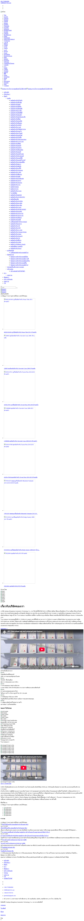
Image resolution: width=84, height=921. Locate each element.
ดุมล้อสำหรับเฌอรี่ (15, 152)
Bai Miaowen (7, 35)
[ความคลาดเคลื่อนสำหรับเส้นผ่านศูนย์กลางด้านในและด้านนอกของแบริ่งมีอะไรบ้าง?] (25, 832)
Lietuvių (6, 33)
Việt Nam (6, 62)
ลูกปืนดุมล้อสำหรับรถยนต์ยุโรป (19, 252)
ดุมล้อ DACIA (14, 189)
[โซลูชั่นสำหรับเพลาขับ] (8, 847)
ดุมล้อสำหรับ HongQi (16, 236)
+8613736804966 (8, 887)
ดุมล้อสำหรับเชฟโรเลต (17, 154)
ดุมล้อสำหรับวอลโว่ (16, 131)
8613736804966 (5, 1)
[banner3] (3, 292)
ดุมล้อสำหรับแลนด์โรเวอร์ (17, 160)
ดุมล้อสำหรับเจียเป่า (16, 217)
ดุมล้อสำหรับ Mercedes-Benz (18, 139)
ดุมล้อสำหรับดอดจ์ (15, 145)
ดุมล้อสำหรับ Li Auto (16, 230)
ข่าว (5, 273)
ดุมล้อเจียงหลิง (14, 199)
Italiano (6, 23)
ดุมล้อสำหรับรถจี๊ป (15, 168)
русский (6, 27)
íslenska (6, 59)
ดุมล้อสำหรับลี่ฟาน (15, 240)
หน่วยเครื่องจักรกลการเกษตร (15, 267)
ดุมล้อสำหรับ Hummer (16, 170)
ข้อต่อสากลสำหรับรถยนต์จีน (18, 263)
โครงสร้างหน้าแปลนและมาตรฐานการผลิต (13, 843)
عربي (5, 50)
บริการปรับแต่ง (8, 279)
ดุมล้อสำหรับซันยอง (16, 123)
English (6, 17)
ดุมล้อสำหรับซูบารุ (15, 164)
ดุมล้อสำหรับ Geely (15, 207)
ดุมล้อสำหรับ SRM (15, 242)
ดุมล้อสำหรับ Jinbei (15, 234)
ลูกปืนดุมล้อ (10, 250)
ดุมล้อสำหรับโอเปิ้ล (15, 137)
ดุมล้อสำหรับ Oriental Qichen (18, 232)
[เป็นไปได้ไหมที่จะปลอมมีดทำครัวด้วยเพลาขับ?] (14, 824)
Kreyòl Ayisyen (8, 56)
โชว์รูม (6, 873)
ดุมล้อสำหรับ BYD (15, 180)
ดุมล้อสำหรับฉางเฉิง (16, 203)
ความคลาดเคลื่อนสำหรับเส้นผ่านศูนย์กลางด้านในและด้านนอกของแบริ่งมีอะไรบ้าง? (25, 835)
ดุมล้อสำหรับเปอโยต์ (16, 135)
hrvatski (6, 32)
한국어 (6, 51)
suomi (5, 75)
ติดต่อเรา (6, 277)
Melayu (6, 44)
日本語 (6, 21)
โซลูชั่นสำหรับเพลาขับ (7, 851)
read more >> (4, 628)
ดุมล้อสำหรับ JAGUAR (17, 141)
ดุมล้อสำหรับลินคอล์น (16, 149)
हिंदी (5, 74)
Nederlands (7, 37)
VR (5, 283)
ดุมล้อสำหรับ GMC (15, 172)
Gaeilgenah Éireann (9, 63)
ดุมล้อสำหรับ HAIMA (16, 201)
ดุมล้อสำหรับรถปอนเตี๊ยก (17, 162)
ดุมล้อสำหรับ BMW (15, 125)
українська (7, 40)
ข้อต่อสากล (10, 254)
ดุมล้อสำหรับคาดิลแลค (17, 178)
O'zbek (6, 45)
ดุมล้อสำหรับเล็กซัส (16, 102)
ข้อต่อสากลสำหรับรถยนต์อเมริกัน (20, 261)
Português (6, 26)
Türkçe (6, 48)
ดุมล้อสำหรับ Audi (15, 127)
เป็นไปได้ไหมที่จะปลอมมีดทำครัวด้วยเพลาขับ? (14, 828)
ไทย (5, 15)
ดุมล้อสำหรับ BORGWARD (18, 209)
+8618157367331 (8, 893)
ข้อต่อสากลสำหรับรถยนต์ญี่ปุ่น (19, 256)
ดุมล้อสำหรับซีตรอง (16, 174)
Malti (5, 57)
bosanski (6, 82)
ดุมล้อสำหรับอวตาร (16, 223)
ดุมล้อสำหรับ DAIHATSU (17, 197)
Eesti (5, 84)
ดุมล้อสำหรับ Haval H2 (16, 213)
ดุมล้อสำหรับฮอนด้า (16, 114)
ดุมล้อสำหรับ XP (15, 226)
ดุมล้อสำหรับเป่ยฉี (15, 219)
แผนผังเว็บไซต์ (8, 878)
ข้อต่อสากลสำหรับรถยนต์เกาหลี (19, 258)
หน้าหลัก (6, 92)
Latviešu (6, 65)
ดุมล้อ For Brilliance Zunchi (17, 244)
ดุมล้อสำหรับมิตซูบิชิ (16, 108)
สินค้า (5, 96)
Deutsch (6, 19)
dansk (5, 78)
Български (7, 81)
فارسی (6, 42)
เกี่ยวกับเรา (7, 94)
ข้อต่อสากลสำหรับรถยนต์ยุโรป (19, 265)
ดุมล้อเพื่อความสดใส (16, 246)
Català (5, 68)
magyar (6, 72)
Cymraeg (6, 85)
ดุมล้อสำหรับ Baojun (16, 182)
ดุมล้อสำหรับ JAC (15, 184)
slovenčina (6, 76)
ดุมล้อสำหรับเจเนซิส (16, 121)
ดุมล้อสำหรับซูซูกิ (15, 104)
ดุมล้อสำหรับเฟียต (15, 143)
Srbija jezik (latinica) (9, 39)
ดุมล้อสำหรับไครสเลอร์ (17, 156)
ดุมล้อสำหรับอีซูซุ (15, 119)
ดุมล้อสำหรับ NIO (15, 228)
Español (6, 24)
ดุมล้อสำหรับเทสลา (16, 147)
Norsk (5, 53)
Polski (5, 36)
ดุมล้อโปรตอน (14, 186)
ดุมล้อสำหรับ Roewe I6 (16, 215)
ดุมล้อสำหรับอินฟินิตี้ (16, 112)
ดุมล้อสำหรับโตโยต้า (16, 100)
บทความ (9, 275)
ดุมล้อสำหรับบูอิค (15, 176)
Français (6, 18)
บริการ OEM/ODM (6, 783)
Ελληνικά (6, 60)
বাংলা (5, 79)
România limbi (8, 30)
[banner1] (3, 289)
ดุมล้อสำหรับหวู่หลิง (16, 211)
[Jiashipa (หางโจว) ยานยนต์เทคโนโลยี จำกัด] (26, 89)
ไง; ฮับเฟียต (13, 193)
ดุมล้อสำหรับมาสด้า (16, 110)
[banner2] (3, 290)
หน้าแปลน (10, 269)
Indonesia (6, 29)
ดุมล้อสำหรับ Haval (15, 248)
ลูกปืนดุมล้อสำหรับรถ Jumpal (18, 221)
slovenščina (7, 54)
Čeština (6, 69)
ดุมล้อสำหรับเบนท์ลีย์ (16, 158)
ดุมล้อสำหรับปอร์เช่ (16, 195)
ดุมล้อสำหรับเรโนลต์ (16, 133)
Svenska (6, 71)
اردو (5, 66)
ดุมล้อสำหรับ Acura (15, 191)
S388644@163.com (6, 3)
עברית (5, 46)
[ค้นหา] (1, 286)
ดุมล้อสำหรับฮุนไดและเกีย (17, 117)
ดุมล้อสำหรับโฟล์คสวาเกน (18, 129)
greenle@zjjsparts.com (10, 895)
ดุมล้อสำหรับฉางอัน (16, 205)
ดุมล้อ (9, 98)
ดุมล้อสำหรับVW (15, 238)
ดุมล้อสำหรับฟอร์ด (15, 166)
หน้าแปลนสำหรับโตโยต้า (17, 271)
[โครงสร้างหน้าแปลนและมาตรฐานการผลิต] (13, 839)
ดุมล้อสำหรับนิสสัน (15, 106)
